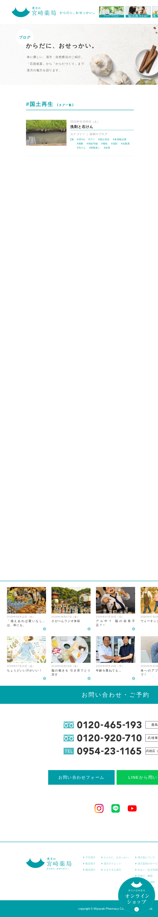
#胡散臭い (94, 147)
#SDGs (81, 139)
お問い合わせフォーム (81, 777)
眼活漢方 (90, 863)
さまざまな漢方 (112, 869)
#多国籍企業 (120, 139)
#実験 (80, 143)
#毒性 (104, 143)
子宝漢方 (90, 857)
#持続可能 (92, 143)
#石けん (81, 147)
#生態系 (125, 143)
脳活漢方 (90, 869)
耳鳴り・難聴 (145, 875)
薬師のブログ (99, 134)
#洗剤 (114, 143)
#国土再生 (103, 139)
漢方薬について (146, 857)
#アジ (91, 139)
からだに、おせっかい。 (117, 857)
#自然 (107, 147)
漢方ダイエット (112, 863)
